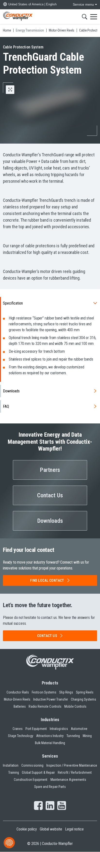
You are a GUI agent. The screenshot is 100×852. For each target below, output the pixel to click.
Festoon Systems (44, 692)
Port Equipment (36, 729)
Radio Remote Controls (45, 706)
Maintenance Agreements (68, 780)
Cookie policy (27, 829)
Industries (50, 719)
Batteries (20, 706)
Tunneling (73, 736)
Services (50, 756)
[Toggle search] (84, 16)
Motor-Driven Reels (17, 699)
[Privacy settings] (9, 842)
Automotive (79, 729)
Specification (13, 303)
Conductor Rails (18, 692)
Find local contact (47, 580)
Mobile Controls (75, 706)
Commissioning (32, 765)
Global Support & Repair (38, 772)
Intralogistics (59, 729)
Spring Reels (84, 692)
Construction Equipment (31, 780)
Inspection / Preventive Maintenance (71, 765)
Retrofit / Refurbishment (75, 772)
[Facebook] (38, 806)
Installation (10, 765)
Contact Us (50, 495)
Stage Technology (20, 736)
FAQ (6, 406)
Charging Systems (83, 699)
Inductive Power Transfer (50, 699)
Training (13, 772)
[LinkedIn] (50, 806)
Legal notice (74, 829)
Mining (87, 736)
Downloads (11, 391)
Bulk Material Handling (50, 743)
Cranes (17, 729)
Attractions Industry (50, 736)
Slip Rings (66, 692)
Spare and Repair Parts (50, 787)
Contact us (47, 636)
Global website (51, 829)
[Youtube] (61, 806)
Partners (50, 469)
